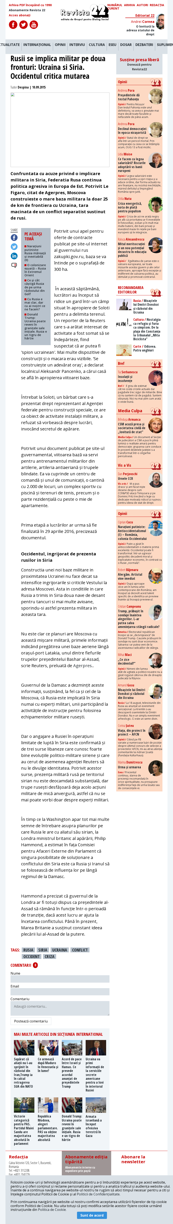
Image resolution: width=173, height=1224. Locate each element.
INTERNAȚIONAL (37, 45)
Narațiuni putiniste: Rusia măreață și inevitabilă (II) (35, 253)
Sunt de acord (92, 1215)
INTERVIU (77, 45)
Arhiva (129, 5)
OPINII (60, 45)
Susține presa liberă (139, 64)
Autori (142, 5)
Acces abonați (19, 15)
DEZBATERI (144, 45)
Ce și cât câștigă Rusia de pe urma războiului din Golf (34, 287)
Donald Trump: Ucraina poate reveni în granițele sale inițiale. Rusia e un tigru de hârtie (35, 326)
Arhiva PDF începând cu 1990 (30, 5)
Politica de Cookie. (52, 1209)
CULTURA (97, 45)
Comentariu (20, 999)
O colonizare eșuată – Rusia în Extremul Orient (35, 270)
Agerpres (82, 665)
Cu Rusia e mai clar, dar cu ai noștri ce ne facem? (34, 304)
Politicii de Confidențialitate (98, 1194)
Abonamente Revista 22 (27, 10)
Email (15, 986)
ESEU (112, 45)
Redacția (157, 5)
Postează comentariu (31, 1021)
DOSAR (126, 45)
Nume (15, 973)
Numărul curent (114, 6)
